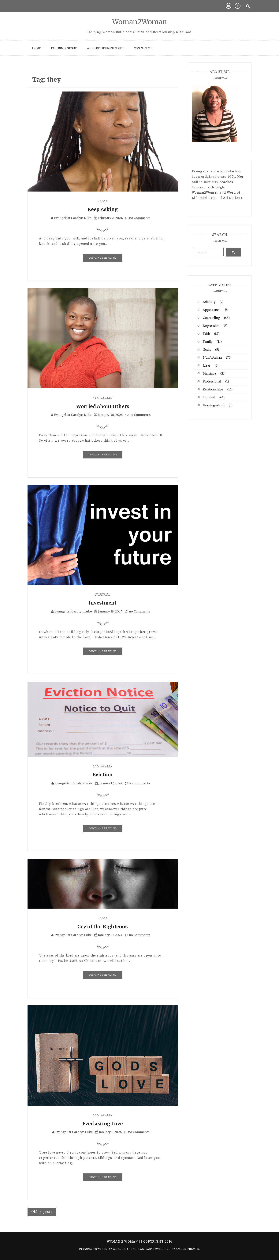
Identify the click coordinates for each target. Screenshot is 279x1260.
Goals (207, 349)
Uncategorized (214, 405)
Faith (102, 201)
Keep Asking (102, 209)
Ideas (206, 365)
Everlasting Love (102, 1124)
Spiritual (102, 594)
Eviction (103, 775)
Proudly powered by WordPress (105, 1248)
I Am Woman (103, 398)
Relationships (213, 389)
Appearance (211, 310)
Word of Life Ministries (105, 48)
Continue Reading (103, 257)
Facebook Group (64, 48)
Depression (211, 326)
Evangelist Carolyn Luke (72, 218)
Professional (212, 381)
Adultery (209, 302)
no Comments (139, 218)
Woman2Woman (139, 22)
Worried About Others (102, 406)
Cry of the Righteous (102, 927)
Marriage (209, 373)
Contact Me (143, 48)
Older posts (42, 1212)
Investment (103, 603)
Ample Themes (187, 1248)
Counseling (211, 318)
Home (36, 48)
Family (208, 341)
